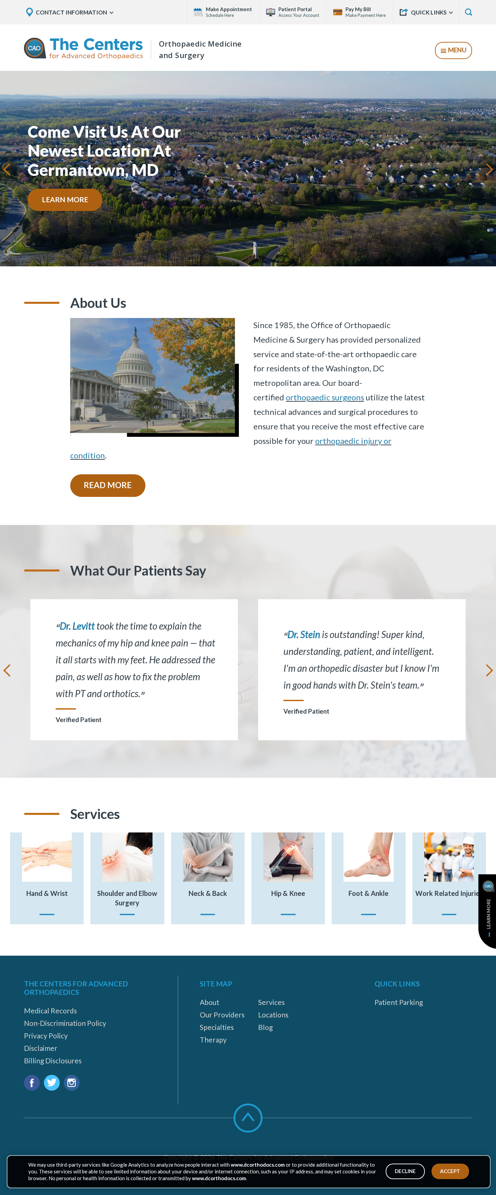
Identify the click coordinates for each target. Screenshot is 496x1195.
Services (271, 1002)
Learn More (65, 199)
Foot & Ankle (368, 893)
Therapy (213, 1039)
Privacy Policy (46, 1035)
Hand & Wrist (47, 893)
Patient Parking (399, 1002)
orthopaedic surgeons (325, 397)
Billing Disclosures (53, 1060)
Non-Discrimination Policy (65, 1023)
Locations (273, 1014)
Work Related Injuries (449, 893)
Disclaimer (40, 1048)
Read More (108, 485)
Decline (405, 1171)
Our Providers (222, 1014)
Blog (265, 1027)
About (209, 1002)
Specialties (217, 1027)
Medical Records (50, 1010)
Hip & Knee (288, 893)
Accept (450, 1171)
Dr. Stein (303, 634)
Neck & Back (208, 893)
